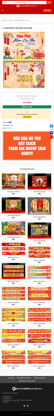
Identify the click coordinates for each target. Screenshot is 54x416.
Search (49, 2)
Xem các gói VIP (27, 116)
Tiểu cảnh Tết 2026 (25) (13, 237)
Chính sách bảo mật (39, 378)
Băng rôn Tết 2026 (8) (39, 323)
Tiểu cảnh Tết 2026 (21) (13, 191)
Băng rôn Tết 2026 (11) (39, 366)
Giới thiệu (11, 378)
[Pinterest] (27, 406)
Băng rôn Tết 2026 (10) (39, 345)
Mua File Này (28, 107)
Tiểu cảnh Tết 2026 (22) (39, 191)
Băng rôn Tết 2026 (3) (13, 281)
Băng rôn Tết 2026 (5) (13, 302)
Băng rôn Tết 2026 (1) (13, 257)
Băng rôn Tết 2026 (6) (39, 302)
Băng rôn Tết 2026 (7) (13, 323)
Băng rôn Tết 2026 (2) (39, 260)
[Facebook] (24, 406)
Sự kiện (10, 20)
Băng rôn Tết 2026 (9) (13, 345)
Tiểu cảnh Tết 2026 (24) (39, 217)
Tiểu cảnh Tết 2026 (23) (13, 215)
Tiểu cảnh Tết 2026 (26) (39, 241)
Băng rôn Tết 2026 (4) (39, 281)
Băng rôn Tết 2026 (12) (13, 366)
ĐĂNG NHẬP (47, 10)
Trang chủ (4, 20)
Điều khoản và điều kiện (24, 378)
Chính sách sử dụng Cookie (27, 381)
